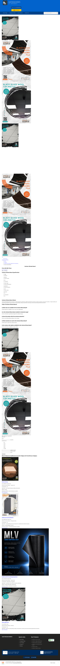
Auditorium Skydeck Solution (36, 648)
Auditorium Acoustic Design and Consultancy (11, 263)
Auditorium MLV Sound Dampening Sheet (9, 576)
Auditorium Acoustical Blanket (7, 517)
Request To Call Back (5, 259)
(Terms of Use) (19, 661)
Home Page (5, 12)
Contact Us (27, 12)
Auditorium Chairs (34, 646)
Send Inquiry (17, 10)
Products (5, 262)
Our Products (20, 12)
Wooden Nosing (5, 481)
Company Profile (12, 12)
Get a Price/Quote (4, 269)
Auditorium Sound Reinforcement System (37, 644)
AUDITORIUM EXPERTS (14, 2)
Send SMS (34, 657)
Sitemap (21, 645)
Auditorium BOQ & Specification (37, 642)
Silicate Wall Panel (5, 622)
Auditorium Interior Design (36, 639)
